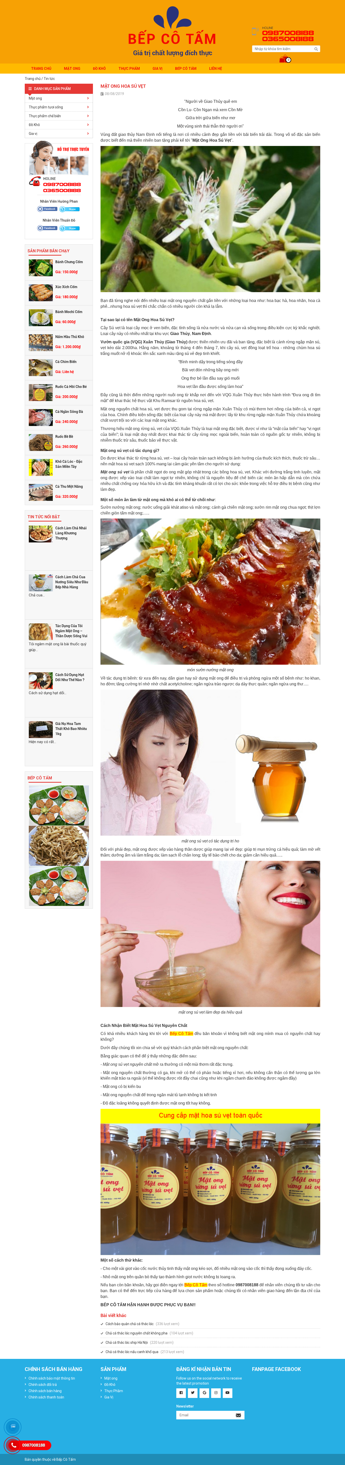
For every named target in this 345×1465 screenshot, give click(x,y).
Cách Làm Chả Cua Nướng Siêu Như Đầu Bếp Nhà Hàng (71, 582)
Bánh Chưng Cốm (69, 262)
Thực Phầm (113, 1391)
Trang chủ (41, 69)
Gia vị (33, 134)
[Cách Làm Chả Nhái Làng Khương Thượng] (41, 534)
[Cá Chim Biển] (41, 367)
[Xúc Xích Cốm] (41, 292)
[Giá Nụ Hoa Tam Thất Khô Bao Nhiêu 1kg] (41, 729)
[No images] (59, 805)
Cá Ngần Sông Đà (69, 412)
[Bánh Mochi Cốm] (41, 317)
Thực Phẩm (129, 69)
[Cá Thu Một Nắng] (41, 492)
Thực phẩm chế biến (45, 116)
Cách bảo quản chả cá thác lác (130, 1324)
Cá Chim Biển (66, 362)
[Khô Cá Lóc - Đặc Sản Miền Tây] (41, 467)
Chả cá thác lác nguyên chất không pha (136, 1333)
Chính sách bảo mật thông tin (52, 1378)
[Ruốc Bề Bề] (41, 442)
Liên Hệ (215, 69)
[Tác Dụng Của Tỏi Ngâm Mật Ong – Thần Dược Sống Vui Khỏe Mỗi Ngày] (41, 631)
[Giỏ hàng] (286, 55)
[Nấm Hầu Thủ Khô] (41, 342)
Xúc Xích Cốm (66, 287)
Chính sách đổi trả (43, 1385)
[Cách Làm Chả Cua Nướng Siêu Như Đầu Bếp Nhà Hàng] (41, 583)
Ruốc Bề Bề (64, 437)
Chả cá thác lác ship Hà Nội (127, 1342)
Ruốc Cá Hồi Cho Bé (71, 387)
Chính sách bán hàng (45, 1391)
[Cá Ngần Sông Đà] (41, 417)
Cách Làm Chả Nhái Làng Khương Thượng (71, 533)
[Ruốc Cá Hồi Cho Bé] (41, 392)
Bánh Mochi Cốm (68, 312)
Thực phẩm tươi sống (46, 107)
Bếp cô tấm (185, 69)
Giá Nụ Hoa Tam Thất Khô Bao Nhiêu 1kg (71, 729)
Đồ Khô (99, 69)
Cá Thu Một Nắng (69, 486)
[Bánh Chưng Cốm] (41, 267)
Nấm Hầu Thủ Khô (69, 337)
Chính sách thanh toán (46, 1397)
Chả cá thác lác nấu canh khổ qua (132, 1352)
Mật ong (72, 69)
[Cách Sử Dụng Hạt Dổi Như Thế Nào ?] (41, 680)
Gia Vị (157, 69)
